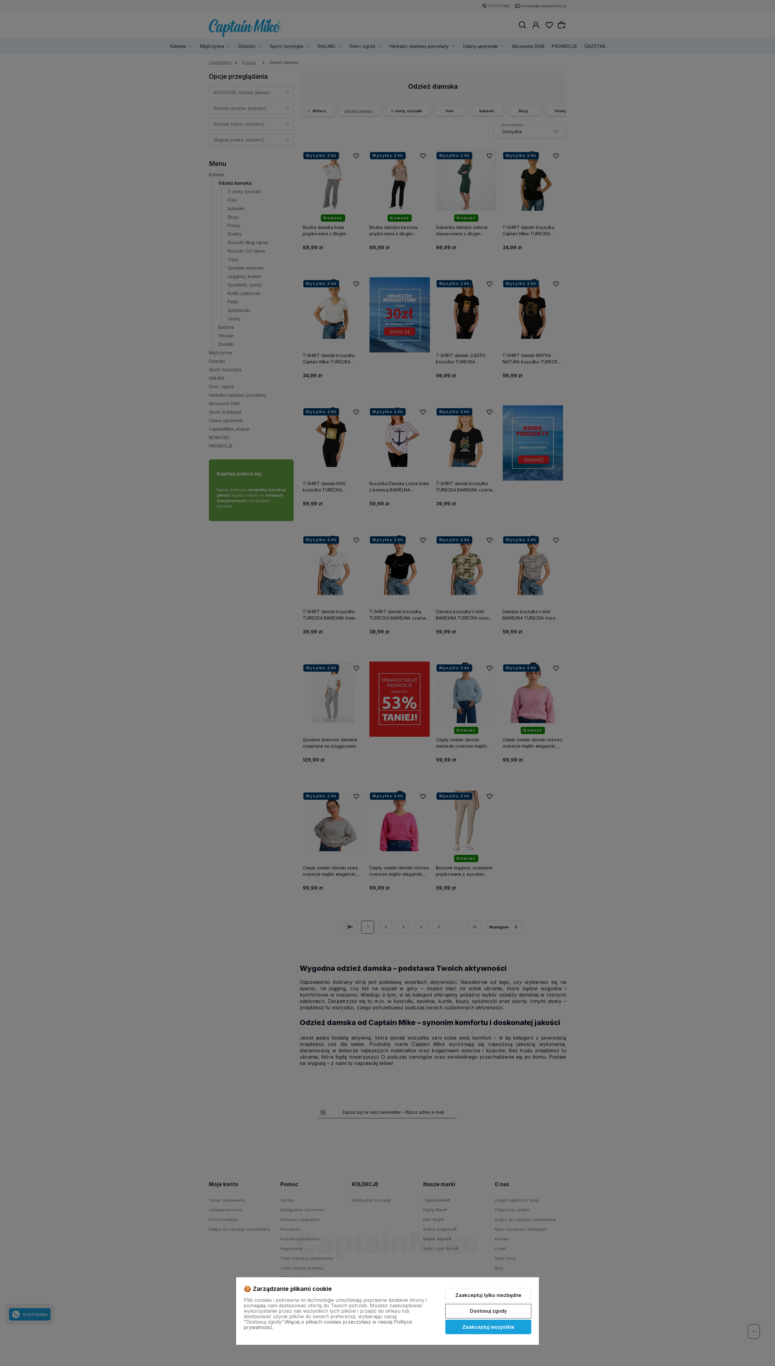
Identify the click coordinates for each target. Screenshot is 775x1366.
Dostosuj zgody (488, 1311)
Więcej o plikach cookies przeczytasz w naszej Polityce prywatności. (328, 1324)
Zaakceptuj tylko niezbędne (488, 1295)
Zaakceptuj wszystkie (488, 1327)
